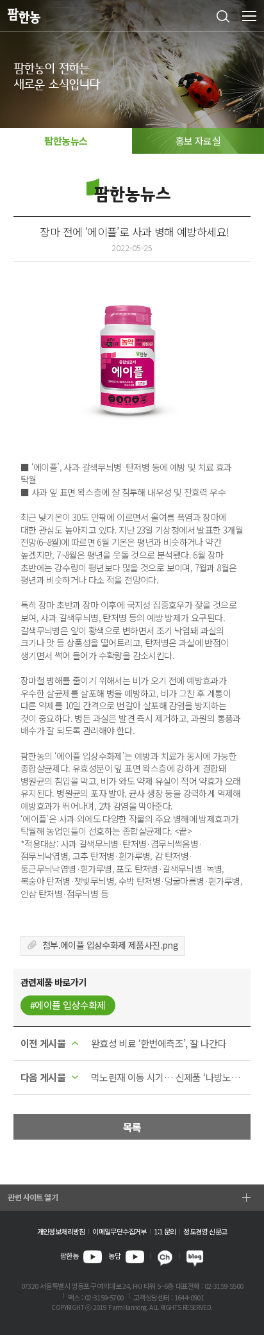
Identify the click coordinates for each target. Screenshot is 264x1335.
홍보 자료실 (198, 140)
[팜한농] (24, 16)
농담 (114, 1255)
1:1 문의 (165, 1231)
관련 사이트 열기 (33, 1197)
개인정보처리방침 (61, 1231)
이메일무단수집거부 (119, 1231)
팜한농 (69, 1255)
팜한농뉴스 (65, 140)
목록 (132, 1126)
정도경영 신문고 (205, 1231)
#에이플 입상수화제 (68, 1004)
